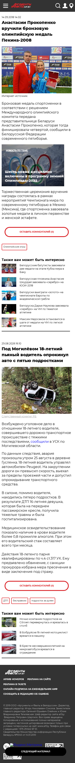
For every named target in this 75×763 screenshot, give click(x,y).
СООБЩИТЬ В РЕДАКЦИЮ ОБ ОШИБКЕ (26, 694)
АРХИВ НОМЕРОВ (13, 679)
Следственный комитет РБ (19, 416)
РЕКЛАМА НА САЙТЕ (39, 679)
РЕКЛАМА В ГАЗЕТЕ (14, 684)
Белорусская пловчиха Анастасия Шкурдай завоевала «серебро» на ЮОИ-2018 (42, 282)
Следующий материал (35, 751)
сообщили (40, 442)
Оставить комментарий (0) (37, 232)
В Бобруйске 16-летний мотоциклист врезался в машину (44, 634)
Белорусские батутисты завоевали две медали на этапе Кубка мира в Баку (42, 269)
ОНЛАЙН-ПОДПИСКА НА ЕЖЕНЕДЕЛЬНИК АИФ (30, 689)
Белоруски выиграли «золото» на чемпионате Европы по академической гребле (41, 295)
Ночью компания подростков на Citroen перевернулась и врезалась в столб (44, 622)
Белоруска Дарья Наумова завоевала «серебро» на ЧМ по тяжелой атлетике (44, 309)
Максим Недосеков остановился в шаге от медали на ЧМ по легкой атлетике (42, 322)
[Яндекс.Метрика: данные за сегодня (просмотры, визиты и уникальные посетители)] (26, 745)
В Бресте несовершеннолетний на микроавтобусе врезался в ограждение (42, 649)
